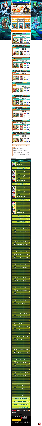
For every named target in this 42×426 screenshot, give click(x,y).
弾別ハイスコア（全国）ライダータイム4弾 (21, 290)
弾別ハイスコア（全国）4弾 (21, 388)
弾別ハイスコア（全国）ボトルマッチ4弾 (21, 310)
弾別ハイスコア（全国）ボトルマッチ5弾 (21, 306)
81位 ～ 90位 (24, 145)
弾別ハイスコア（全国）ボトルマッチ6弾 (21, 303)
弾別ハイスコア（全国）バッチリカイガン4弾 (21, 349)
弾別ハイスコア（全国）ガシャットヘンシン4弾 (21, 329)
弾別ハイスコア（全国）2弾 (21, 395)
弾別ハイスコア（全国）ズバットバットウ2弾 (21, 257)
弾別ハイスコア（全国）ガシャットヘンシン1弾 (21, 339)
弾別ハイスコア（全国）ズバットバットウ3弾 (21, 254)
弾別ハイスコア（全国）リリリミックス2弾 (21, 238)
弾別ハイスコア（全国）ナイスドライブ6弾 (21, 362)
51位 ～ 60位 (14, 145)
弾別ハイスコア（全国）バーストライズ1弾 (21, 280)
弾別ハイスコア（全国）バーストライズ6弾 (21, 264)
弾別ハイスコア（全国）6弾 (21, 382)
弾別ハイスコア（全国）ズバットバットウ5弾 (21, 247)
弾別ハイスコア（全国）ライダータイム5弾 (21, 287)
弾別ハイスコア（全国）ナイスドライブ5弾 (21, 365)
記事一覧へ (26, 1)
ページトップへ (40, 424)
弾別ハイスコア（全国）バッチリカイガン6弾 (21, 342)
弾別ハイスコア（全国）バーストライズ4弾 (21, 270)
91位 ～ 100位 (28, 145)
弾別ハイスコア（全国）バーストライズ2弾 (21, 277)
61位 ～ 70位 (18, 145)
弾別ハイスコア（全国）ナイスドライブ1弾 (21, 378)
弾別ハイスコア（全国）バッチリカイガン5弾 (21, 346)
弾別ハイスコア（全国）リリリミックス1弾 (21, 241)
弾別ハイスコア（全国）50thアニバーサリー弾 (21, 244)
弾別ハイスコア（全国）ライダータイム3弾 (21, 293)
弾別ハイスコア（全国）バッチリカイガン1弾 (21, 359)
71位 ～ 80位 (21, 145)
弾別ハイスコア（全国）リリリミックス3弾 (21, 234)
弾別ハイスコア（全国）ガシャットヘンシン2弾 (21, 336)
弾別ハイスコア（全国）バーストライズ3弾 (21, 274)
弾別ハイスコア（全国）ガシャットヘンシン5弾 (21, 326)
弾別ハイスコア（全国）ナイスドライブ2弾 (21, 375)
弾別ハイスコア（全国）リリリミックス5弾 (21, 228)
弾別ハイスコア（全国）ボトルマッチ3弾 (21, 313)
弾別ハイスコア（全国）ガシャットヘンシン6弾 (21, 323)
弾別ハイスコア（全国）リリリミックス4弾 (21, 231)
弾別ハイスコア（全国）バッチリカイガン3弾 (21, 352)
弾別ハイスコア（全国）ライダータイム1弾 (21, 300)
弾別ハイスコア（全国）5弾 (21, 385)
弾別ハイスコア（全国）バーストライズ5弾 (21, 267)
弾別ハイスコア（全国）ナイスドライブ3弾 (21, 372)
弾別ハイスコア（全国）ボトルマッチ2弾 (21, 316)
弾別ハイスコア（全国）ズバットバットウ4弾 (21, 251)
